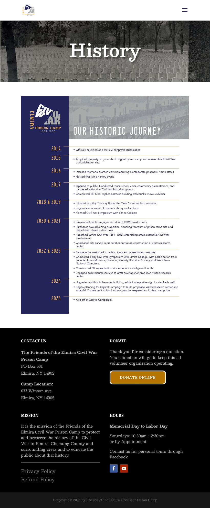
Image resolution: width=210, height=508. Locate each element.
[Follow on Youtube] (124, 468)
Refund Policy (38, 479)
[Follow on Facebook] (114, 468)
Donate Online (138, 377)
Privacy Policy (38, 471)
